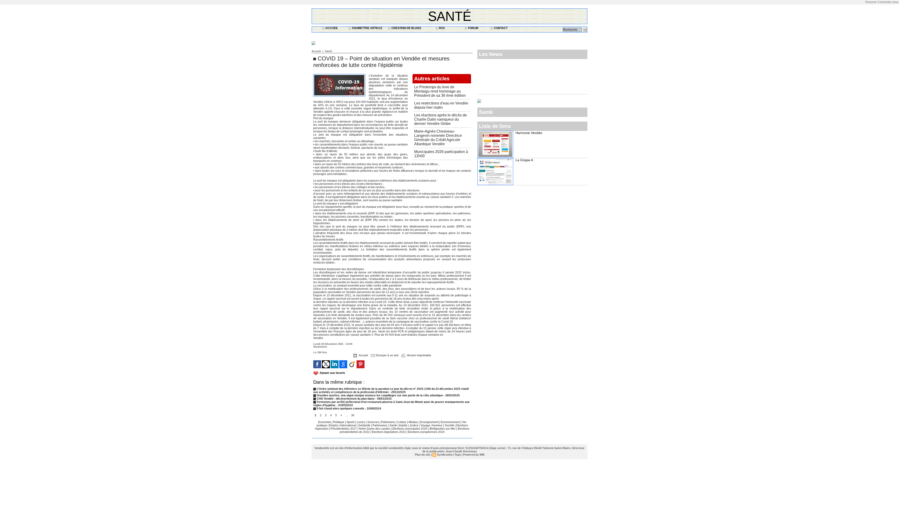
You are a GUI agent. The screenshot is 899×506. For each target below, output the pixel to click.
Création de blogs (406, 28)
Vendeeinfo (320, 346)
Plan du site (422, 454)
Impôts (403, 425)
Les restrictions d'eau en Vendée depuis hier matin (441, 105)
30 (352, 415)
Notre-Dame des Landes (375, 428)
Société (449, 425)
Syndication (445, 454)
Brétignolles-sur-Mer (443, 428)
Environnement (450, 422)
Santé (449, 16)
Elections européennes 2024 (426, 432)
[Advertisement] (397, 36)
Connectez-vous (888, 2)
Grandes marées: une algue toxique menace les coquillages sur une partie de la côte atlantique (379, 395)
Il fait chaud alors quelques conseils (340, 408)
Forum (472, 28)
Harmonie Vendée (529, 133)
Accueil (331, 28)
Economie (325, 422)
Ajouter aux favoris (332, 373)
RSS (441, 28)
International (348, 425)
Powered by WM (473, 454)
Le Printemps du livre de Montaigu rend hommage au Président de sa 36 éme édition (440, 91)
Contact (500, 28)
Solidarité (364, 425)
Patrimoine (388, 422)
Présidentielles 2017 (344, 428)
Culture (402, 422)
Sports (350, 422)
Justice (414, 425)
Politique (339, 422)
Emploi (334, 425)
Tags (458, 454)
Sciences (373, 422)
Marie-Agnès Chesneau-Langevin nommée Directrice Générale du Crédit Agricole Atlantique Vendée (438, 137)
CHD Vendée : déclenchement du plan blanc (345, 398)
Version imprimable (418, 355)
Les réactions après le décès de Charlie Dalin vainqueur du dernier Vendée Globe (440, 119)
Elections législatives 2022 (389, 432)
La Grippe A (524, 160)
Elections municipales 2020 (409, 428)
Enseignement (429, 422)
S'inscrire (871, 2)
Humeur (437, 425)
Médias (414, 422)
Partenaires (380, 425)
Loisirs (361, 422)
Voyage (425, 425)
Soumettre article (366, 28)
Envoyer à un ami (387, 355)
